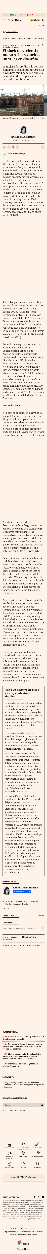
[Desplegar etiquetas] (42, 928)
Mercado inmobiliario (17, 928)
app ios (23, 1167)
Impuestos (21, 39)
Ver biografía (19, 892)
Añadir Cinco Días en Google (16, 153)
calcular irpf (9, 1148)
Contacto (14, 1229)
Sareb (5, 928)
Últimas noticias (10, 1032)
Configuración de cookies (11, 1231)
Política (30, 39)
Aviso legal (20, 1229)
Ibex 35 (6, 15)
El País (41, 25)
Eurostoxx (13, 1110)
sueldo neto (37, 1148)
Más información (8, 940)
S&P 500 (22, 15)
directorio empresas (37, 1157)
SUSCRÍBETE (35, 20)
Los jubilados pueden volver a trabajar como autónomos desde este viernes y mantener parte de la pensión (24, 1085)
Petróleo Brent (41, 15)
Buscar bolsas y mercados (15, 1098)
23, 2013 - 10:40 (26, 140)
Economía (10, 32)
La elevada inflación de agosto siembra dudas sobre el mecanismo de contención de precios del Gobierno (22, 1046)
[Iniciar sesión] (42, 20)
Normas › (41, 916)
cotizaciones (9, 1167)
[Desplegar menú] (4, 20)
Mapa (12, 1234)
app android (37, 1167)
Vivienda (6, 39)
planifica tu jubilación (9, 1157)
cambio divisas (23, 1157)
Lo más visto (8, 1077)
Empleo (13, 39)
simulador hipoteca (23, 1148)
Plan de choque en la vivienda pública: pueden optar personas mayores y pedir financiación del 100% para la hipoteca (22, 1056)
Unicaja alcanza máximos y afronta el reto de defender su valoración (23, 1037)
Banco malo (31, 928)
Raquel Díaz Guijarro (23, 137)
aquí (38, 945)
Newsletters (22, 1234)
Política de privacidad (27, 1231)
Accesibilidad (39, 1231)
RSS (16, 1234)
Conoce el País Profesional (23, 1177)
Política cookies (30, 1229)
